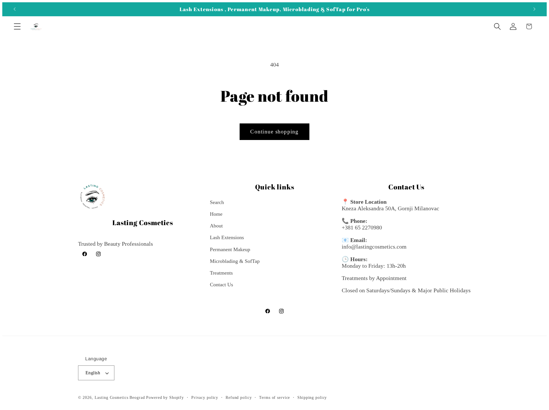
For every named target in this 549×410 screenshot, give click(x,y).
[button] (17, 26)
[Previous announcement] (14, 9)
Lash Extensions (227, 237)
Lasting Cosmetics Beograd (120, 397)
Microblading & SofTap (235, 261)
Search (217, 202)
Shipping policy (312, 397)
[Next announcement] (534, 9)
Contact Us (221, 284)
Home (216, 214)
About (216, 226)
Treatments (221, 273)
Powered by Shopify (165, 397)
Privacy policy (204, 397)
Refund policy (239, 397)
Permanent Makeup (230, 249)
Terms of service (274, 397)
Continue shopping (274, 132)
